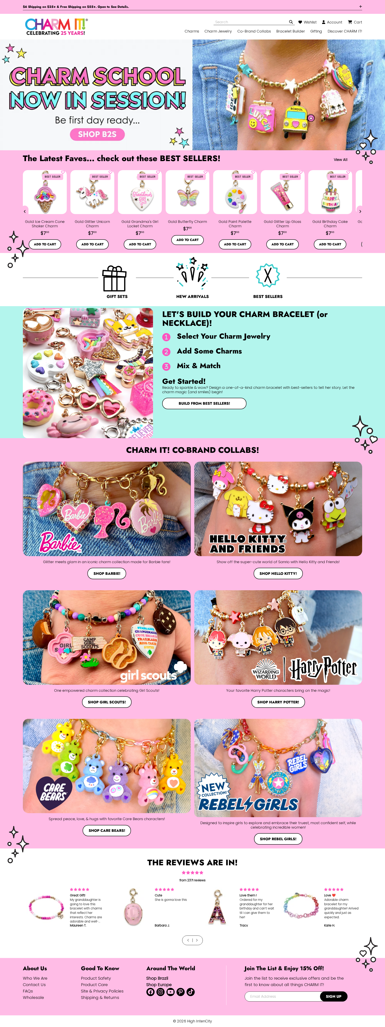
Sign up (333, 996)
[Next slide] (360, 211)
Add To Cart (45, 244)
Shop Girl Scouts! (107, 702)
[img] (192, 873)
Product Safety (96, 978)
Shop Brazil (157, 978)
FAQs (28, 991)
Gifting (316, 31)
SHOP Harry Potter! (278, 702)
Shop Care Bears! (107, 830)
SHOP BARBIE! (106, 573)
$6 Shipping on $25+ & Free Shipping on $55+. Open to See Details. (76, 7)
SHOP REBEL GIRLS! (278, 839)
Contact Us (34, 984)
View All (341, 159)
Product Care (94, 984)
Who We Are (35, 978)
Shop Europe (159, 984)
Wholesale (33, 997)
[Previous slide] (24, 211)
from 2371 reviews (192, 880)
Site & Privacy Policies (102, 991)
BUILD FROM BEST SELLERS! (204, 403)
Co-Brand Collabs (254, 31)
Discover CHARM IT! (345, 31)
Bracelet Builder (290, 31)
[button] (63, 172)
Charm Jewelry (218, 31)
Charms (192, 31)
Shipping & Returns (100, 997)
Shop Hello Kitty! (278, 573)
